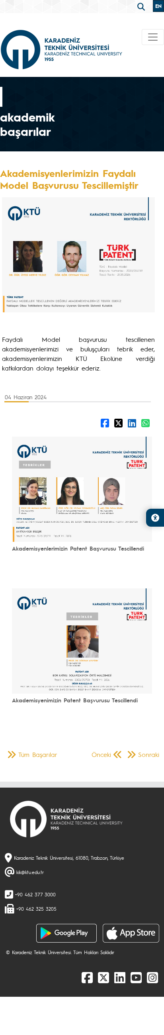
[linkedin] (119, 977)
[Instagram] (152, 977)
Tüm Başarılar (37, 754)
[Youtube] (136, 977)
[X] (103, 977)
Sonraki (148, 754)
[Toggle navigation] (153, 37)
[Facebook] (87, 977)
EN (158, 6)
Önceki (101, 754)
